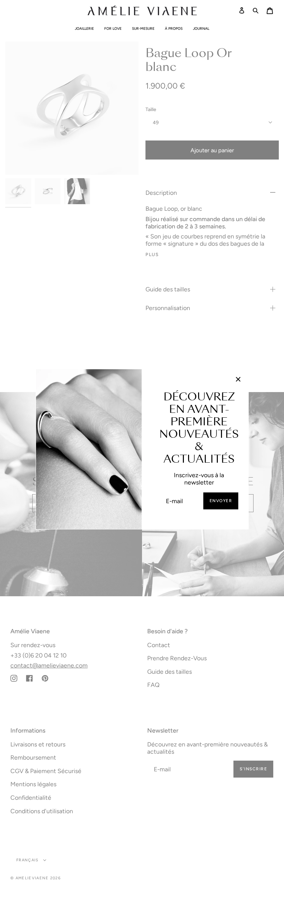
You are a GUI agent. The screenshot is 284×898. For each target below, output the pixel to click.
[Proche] (238, 379)
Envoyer (221, 500)
